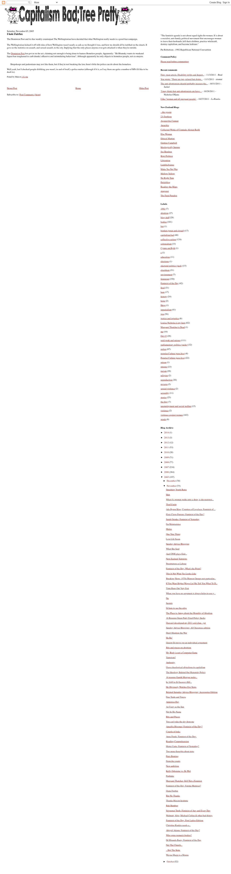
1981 (163, 208)
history (164, 296)
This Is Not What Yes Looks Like (181, 573)
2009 (166, 457)
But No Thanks (173, 795)
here (163, 292)
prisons (164, 366)
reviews (164, 384)
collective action (168, 239)
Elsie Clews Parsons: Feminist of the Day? (185, 514)
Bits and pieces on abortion (178, 647)
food (163, 287)
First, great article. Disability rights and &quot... (182, 74)
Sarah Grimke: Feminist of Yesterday (182, 519)
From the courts (173, 761)
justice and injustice (170, 318)
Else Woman (166, 134)
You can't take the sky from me (180, 721)
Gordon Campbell (169, 142)
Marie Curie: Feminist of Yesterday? (182, 746)
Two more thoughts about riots (180, 751)
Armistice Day (172, 701)
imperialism (166, 309)
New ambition (172, 765)
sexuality (165, 392)
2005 (166, 477)
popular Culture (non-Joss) (173, 353)
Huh (168, 494)
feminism (165, 278)
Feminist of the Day (170, 283)
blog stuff (165, 217)
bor (162, 226)
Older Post (144, 88)
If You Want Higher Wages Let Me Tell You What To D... (191, 583)
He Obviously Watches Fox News (181, 686)
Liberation (165, 160)
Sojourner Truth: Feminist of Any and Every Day (188, 810)
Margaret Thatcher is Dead (173, 327)
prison (163, 362)
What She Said (172, 548)
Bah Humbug (172, 805)
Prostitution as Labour (176, 563)
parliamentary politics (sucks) (174, 344)
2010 (166, 452)
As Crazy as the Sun (175, 706)
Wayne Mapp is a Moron (177, 854)
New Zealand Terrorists (176, 558)
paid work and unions (170, 340)
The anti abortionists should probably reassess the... (184, 83)
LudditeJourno (167, 164)
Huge (163, 305)
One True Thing (173, 534)
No (167, 598)
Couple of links (173, 731)
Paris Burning (172, 756)
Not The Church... (174, 844)
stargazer (165, 191)
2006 (166, 471)
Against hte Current (170, 120)
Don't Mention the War (176, 632)
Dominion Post (18, 53)
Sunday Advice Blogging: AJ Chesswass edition (188, 627)
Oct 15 (164, 335)
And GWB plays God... (176, 553)
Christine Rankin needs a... (178, 825)
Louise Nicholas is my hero (173, 322)
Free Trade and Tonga (176, 696)
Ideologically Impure (170, 147)
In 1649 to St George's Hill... (179, 682)
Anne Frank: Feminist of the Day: (181, 736)
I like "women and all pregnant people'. (178, 98)
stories (164, 397)
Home (78, 88)
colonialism (166, 243)
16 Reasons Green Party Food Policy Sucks (185, 617)
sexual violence (168, 388)
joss (162, 313)
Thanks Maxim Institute (177, 800)
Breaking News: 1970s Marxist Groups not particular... (191, 578)
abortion (164, 213)
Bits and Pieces (173, 716)
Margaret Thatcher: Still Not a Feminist (184, 780)
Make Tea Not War (169, 169)
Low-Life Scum (173, 538)
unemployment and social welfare (176, 406)
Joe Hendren (166, 151)
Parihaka (170, 775)
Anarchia (165, 125)
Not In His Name (173, 711)
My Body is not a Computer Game (181, 652)
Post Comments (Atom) (30, 94)
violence (165, 410)
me (162, 331)
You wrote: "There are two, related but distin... (181, 79)
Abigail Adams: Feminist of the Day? (183, 830)
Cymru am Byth (168, 248)
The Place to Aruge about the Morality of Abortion (189, 613)
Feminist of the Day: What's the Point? (183, 568)
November (172, 485)
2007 (166, 467)
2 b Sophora (166, 116)
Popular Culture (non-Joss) (173, 357)
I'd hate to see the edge (176, 608)
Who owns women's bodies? (179, 835)
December (171, 480)
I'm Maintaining (173, 524)
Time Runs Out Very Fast (177, 588)
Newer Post (12, 88)
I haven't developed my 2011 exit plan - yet (186, 622)
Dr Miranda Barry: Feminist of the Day (183, 840)
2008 (166, 462)
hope (163, 300)
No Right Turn (167, 177)
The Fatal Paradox (169, 195)
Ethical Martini (168, 138)
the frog (164, 401)
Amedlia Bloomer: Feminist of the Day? (184, 726)
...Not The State (173, 850)
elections (165, 261)
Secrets (169, 603)
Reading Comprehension (177, 741)
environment (166, 274)
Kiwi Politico (167, 155)
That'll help (171, 504)
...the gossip (166, 112)
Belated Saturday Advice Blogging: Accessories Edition (191, 692)
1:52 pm (24, 76)
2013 (166, 437)
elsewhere (165, 270)
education (165, 256)
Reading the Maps (169, 186)
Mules (169, 529)
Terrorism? (171, 657)
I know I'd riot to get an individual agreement (186, 642)
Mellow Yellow (168, 173)
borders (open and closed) (172, 230)
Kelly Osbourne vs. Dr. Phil (178, 771)
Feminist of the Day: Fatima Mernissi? (183, 785)
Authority (170, 662)
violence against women (172, 414)
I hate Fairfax (15, 34)
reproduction (166, 379)
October (171, 861)
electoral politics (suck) (171, 265)
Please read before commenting (175, 61)
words (163, 419)
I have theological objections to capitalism (185, 667)
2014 (166, 432)
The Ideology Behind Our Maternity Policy (186, 672)
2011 (166, 447)
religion (164, 375)
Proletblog (165, 182)
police (163, 349)
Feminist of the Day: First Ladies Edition (184, 820)
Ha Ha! (169, 637)
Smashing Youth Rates (176, 489)
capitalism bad (167, 234)
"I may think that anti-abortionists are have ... (181, 91)
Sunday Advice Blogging (177, 543)
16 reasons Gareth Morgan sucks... (181, 677)
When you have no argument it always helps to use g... (190, 593)
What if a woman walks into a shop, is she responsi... (190, 499)
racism (164, 371)
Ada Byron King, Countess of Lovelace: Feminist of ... (190, 509)
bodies (164, 221)
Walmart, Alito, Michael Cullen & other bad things (189, 815)
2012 (166, 442)
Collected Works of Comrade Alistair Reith (180, 129)
